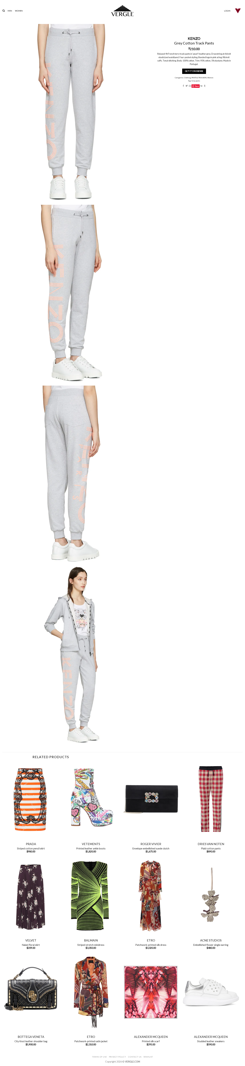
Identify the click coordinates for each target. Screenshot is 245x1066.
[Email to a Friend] (190, 86)
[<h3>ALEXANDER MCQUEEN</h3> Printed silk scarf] (150, 992)
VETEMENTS (91, 844)
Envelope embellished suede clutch (150, 848)
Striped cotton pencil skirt (31, 848)
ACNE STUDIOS (211, 940)
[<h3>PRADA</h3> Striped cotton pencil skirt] (30, 799)
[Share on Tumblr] (205, 86)
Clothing (187, 78)
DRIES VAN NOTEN (211, 844)
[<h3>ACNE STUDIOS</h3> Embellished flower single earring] (210, 895)
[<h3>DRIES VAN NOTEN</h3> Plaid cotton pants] (210, 799)
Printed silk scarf (151, 1041)
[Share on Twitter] (187, 86)
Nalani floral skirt (31, 944)
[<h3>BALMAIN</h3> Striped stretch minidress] (90, 895)
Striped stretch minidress (90, 944)
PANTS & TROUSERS (198, 78)
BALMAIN (91, 940)
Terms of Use (99, 1057)
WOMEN (19, 11)
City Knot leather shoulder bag (30, 1041)
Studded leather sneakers (210, 1041)
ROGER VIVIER (150, 844)
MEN (10, 11)
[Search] (3, 11)
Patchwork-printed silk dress (150, 944)
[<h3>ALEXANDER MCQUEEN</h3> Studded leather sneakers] (210, 992)
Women (210, 78)
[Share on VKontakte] (201, 86)
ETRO (151, 940)
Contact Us (135, 1057)
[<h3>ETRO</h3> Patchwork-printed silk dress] (150, 895)
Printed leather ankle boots (91, 848)
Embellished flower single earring (210, 944)
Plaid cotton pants (211, 848)
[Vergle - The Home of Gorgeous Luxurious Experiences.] (122, 10)
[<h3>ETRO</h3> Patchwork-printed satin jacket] (90, 992)
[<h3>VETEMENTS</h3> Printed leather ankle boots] (90, 799)
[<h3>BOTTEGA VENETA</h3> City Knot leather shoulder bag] (30, 992)
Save (197, 86)
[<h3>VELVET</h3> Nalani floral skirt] (30, 895)
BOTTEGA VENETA (31, 1037)
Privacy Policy (117, 1057)
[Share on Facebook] (183, 86)
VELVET (30, 940)
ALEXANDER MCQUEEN (151, 1037)
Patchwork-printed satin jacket (91, 1041)
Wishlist (148, 1057)
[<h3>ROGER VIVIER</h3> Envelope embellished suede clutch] (150, 799)
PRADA (31, 844)
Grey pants (195, 81)
